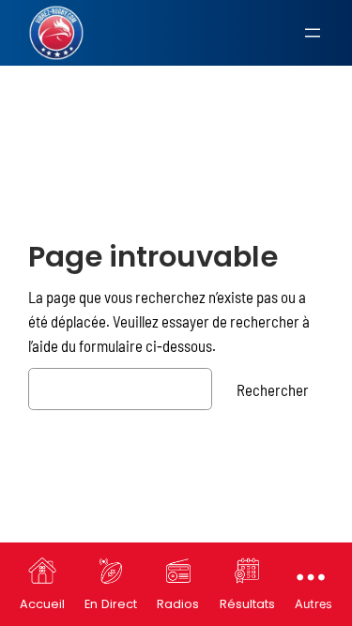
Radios (178, 604)
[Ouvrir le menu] (312, 33)
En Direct (110, 604)
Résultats (247, 604)
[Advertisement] (176, 115)
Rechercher (273, 389)
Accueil (42, 604)
